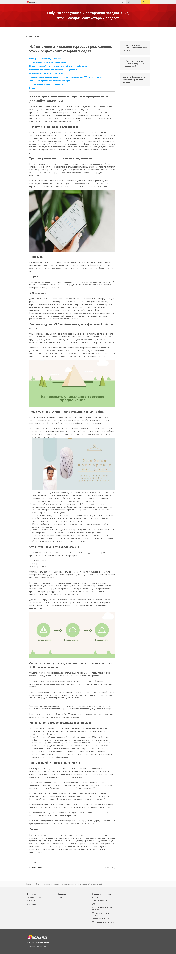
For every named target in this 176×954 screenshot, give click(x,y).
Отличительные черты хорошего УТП (46, 73)
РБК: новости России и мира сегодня (102, 914)
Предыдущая (36, 868)
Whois (60, 898)
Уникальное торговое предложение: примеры (49, 81)
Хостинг (95, 898)
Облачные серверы (99, 901)
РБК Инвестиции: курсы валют (103, 922)
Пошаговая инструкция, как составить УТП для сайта (53, 70)
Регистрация (135, 2)
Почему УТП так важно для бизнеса (45, 59)
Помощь (120, 2)
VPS (93, 904)
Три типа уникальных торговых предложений (49, 62)
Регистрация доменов (35, 898)
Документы (31, 904)
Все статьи (34, 36)
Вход (146, 2)
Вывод (32, 88)
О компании (31, 901)
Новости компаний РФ (100, 919)
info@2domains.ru (41, 946)
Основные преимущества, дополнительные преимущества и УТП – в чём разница (65, 77)
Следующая (108, 868)
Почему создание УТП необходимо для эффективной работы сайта (59, 66)
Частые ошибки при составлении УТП (46, 84)
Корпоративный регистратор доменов (103, 908)
